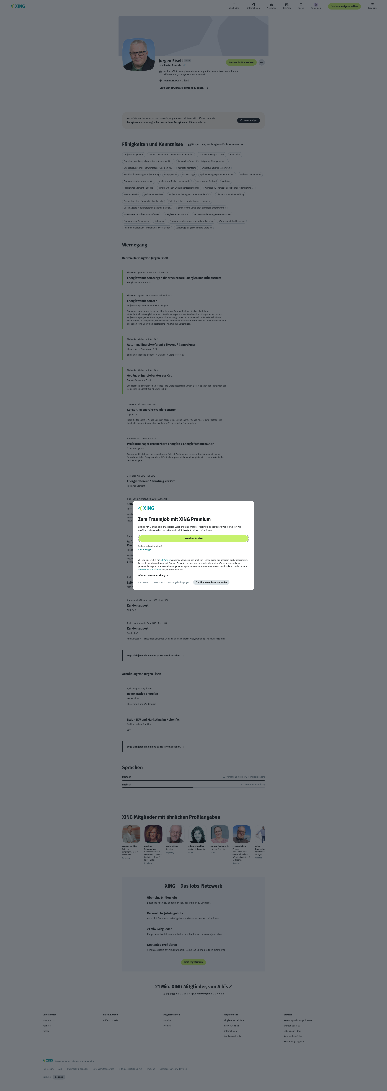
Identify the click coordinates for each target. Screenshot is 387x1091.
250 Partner (165, 560)
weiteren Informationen (149, 569)
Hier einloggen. (145, 549)
